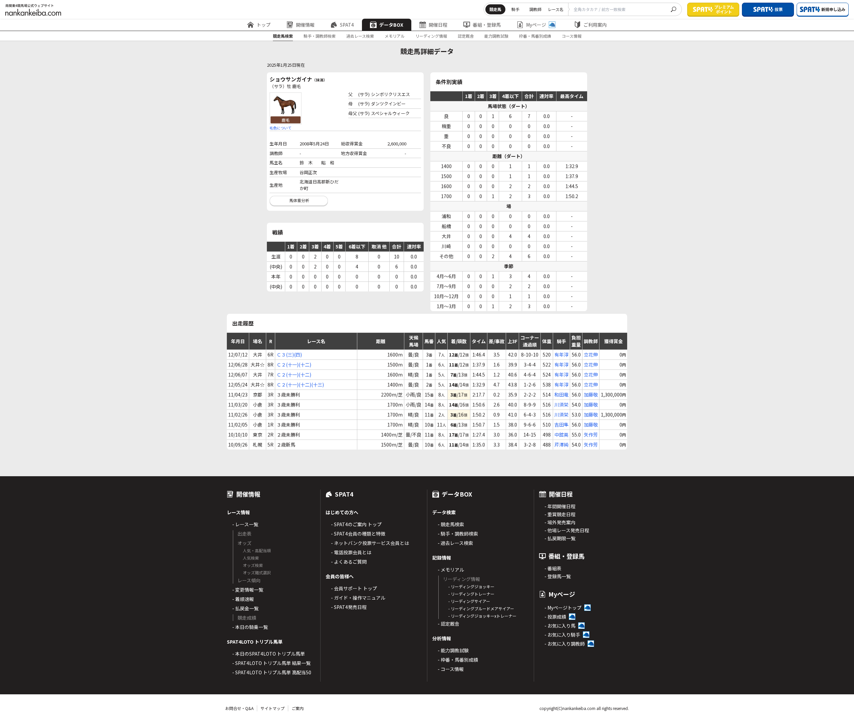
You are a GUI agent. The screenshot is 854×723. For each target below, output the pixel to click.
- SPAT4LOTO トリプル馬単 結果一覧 (271, 663)
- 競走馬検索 (451, 524)
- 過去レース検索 (455, 543)
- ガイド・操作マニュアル (358, 597)
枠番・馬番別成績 (535, 36)
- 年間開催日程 (559, 506)
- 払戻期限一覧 (559, 538)
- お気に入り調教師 (564, 643)
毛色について (281, 127)
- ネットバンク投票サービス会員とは (370, 543)
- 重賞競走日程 (559, 514)
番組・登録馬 (487, 24)
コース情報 (571, 36)
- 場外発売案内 (559, 522)
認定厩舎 (466, 36)
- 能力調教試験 (453, 650)
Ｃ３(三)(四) (289, 354)
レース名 (555, 9)
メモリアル (395, 36)
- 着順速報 (243, 599)
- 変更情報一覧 (247, 589)
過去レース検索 (360, 36)
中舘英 (561, 434)
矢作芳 (591, 434)
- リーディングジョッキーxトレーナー (482, 616)
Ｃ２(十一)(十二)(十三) (300, 384)
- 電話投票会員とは (351, 552)
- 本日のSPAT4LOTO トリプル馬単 (268, 653)
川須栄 (561, 404)
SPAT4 (347, 24)
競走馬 (495, 9)
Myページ (536, 24)
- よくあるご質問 (349, 561)
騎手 (515, 9)
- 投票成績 (555, 616)
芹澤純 (561, 444)
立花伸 (591, 354)
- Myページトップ (562, 607)
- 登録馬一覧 (557, 576)
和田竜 (561, 394)
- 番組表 (552, 568)
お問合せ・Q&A (239, 708)
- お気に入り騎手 (562, 634)
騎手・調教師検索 (320, 36)
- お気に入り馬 (559, 625)
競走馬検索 (283, 36)
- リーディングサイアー (469, 601)
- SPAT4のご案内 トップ (356, 524)
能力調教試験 (496, 36)
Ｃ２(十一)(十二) (294, 364)
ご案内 (298, 708)
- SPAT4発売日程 (349, 607)
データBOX (391, 24)
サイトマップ (273, 708)
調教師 (535, 9)
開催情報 (305, 24)
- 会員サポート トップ (354, 588)
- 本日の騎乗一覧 (250, 627)
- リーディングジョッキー (471, 586)
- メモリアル (451, 569)
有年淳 (561, 354)
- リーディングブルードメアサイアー (481, 608)
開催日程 (438, 24)
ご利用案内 (595, 24)
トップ (264, 24)
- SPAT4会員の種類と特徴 (358, 533)
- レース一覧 (245, 524)
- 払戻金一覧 (245, 608)
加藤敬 (591, 394)
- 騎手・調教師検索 (458, 533)
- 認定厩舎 (448, 623)
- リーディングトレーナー (471, 594)
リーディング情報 (431, 36)
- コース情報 (451, 669)
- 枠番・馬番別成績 (458, 659)
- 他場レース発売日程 (566, 530)
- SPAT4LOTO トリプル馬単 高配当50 (271, 672)
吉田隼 (561, 424)
